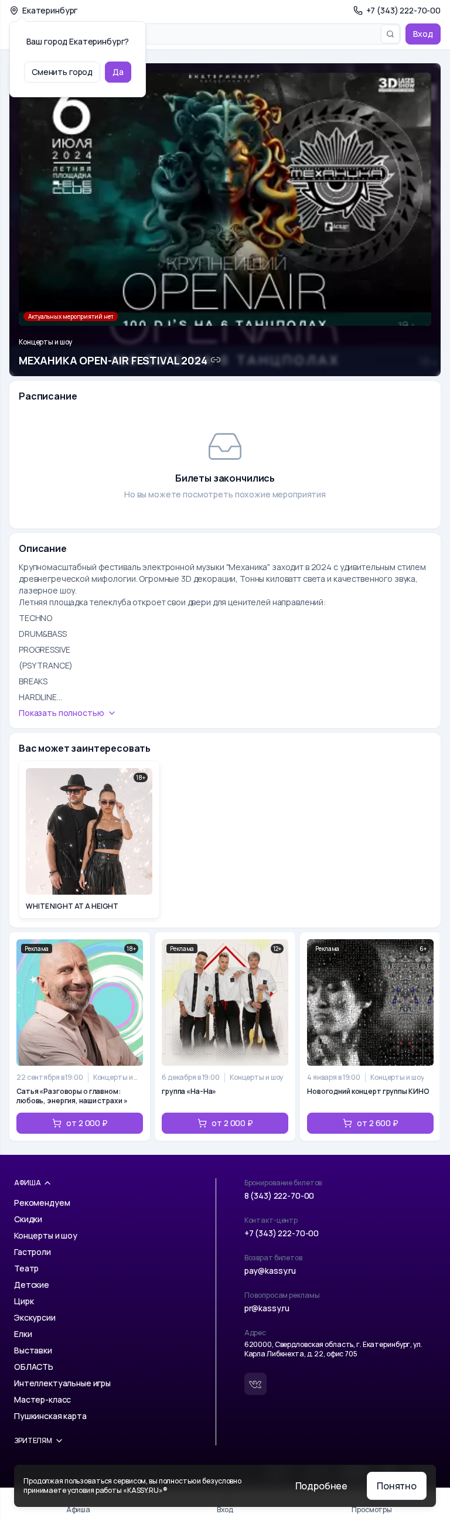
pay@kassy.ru (270, 1270)
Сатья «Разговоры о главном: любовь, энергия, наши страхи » (71, 1096)
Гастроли (32, 1251)
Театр (26, 1268)
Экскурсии (35, 1317)
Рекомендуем (42, 1202)
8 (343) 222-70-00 (279, 1195)
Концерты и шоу (45, 342)
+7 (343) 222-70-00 (281, 1233)
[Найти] (390, 34)
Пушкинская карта (50, 1415)
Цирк (23, 1301)
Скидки (28, 1219)
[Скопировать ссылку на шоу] (215, 359)
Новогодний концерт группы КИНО (368, 1091)
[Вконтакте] (255, 1384)
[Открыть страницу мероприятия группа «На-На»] (225, 1036)
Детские (31, 1284)
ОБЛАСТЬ (33, 1366)
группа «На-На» (189, 1091)
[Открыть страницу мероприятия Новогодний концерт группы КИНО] (370, 1036)
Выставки (33, 1350)
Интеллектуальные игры (62, 1383)
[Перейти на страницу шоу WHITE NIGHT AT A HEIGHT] (89, 839)
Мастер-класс (42, 1399)
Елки (23, 1333)
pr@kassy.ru (266, 1308)
